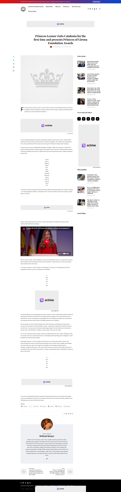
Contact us (66, 6)
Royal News (49, 6)
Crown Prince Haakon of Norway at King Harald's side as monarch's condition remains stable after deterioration (93, 77)
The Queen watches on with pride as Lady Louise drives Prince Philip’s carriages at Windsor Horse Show (93, 203)
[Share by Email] (13, 70)
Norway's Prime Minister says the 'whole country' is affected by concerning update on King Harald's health (93, 102)
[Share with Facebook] (13, 56)
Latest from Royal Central (35, 6)
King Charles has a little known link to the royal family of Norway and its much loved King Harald (93, 90)
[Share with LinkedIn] (13, 63)
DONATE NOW (96, 1)
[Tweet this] (13, 60)
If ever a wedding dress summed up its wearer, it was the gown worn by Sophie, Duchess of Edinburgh (93, 190)
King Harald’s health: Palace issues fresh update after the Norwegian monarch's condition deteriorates (93, 64)
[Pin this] (13, 67)
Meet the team (76, 6)
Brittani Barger (57, 46)
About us (58, 6)
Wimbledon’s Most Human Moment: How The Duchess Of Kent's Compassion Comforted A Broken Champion (93, 178)
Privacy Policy (32, 11)
